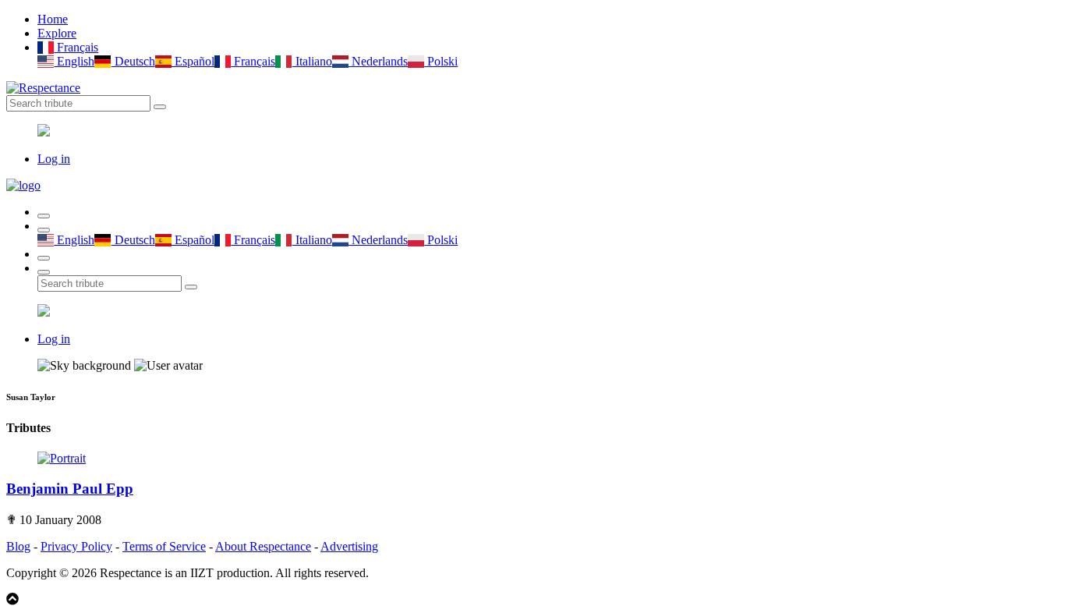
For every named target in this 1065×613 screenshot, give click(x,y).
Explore (56, 33)
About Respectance (263, 546)
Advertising (349, 546)
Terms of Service (164, 546)
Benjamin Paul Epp (69, 488)
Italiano (311, 61)
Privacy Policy (76, 546)
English (74, 61)
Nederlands (378, 61)
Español (193, 61)
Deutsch (132, 61)
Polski (441, 61)
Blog (18, 546)
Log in (53, 158)
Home (52, 19)
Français (76, 47)
